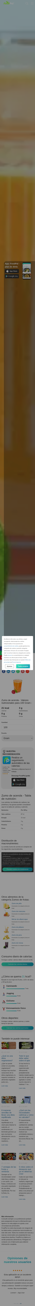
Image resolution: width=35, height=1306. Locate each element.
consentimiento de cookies (11, 646)
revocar (10, 655)
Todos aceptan (23, 666)
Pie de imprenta (16, 662)
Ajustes (9, 666)
